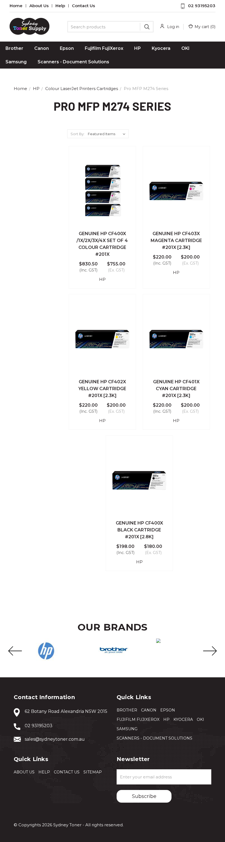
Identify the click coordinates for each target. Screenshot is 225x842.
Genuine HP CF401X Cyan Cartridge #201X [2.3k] (176, 388)
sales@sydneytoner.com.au (55, 739)
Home (16, 5)
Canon (41, 48)
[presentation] (15, 651)
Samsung (16, 61)
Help (60, 5)
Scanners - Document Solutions (73, 61)
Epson (67, 48)
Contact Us (83, 5)
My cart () (205, 26)
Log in (173, 26)
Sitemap (92, 772)
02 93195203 (201, 5)
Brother (14, 48)
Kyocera (161, 48)
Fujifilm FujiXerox (104, 48)
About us (39, 5)
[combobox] (110, 26)
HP (137, 48)
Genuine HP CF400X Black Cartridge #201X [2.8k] (139, 529)
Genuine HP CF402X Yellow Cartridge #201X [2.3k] (102, 388)
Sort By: (78, 134)
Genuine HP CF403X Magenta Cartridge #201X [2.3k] (176, 240)
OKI (185, 48)
